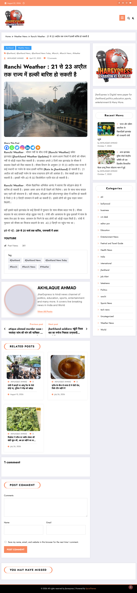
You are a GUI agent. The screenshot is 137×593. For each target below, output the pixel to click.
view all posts (44, 311)
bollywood (105, 203)
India (103, 256)
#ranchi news (65, 53)
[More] (38, 147)
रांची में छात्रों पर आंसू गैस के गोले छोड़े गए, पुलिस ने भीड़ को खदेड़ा (21, 387)
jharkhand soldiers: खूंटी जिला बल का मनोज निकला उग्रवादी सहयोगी (65, 331)
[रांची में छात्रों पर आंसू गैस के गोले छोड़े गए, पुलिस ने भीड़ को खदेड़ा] (24, 366)
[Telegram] (32, 147)
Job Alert (105, 276)
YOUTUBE (10, 238)
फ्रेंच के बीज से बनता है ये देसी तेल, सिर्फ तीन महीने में (66, 387)
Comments (8, 495)
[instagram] (126, 3)
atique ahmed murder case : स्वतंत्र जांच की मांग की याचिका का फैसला (26, 331)
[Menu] (122, 18)
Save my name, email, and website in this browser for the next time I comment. (43, 542)
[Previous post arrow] (5, 329)
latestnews (105, 283)
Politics (104, 289)
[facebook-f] (119, 3)
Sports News (106, 303)
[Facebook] (6, 147)
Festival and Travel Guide (112, 243)
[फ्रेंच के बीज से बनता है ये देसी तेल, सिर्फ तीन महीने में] (68, 366)
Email (48, 522)
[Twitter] (17, 147)
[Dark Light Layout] (133, 18)
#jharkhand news (23, 53)
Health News (106, 250)
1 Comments (52, 58)
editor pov (105, 223)
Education (105, 230)
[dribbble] (123, 3)
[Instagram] (22, 147)
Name (6, 522)
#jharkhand (11, 53)
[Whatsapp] (11, 147)
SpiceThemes (91, 588)
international (106, 263)
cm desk (104, 216)
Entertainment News (109, 236)
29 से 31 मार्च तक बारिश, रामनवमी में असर (37, 231)
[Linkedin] (27, 147)
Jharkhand (10, 47)
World (103, 329)
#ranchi (55, 53)
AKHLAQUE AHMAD (15, 58)
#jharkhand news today (41, 53)
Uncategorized (107, 316)
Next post (53, 324)
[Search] (128, 18)
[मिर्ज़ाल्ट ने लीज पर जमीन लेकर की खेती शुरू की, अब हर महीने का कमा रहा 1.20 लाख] (24, 418)
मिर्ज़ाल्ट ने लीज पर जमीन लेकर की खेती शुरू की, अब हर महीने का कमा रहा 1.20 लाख (21, 439)
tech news (105, 309)
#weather (76, 53)
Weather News (24, 47)
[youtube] (130, 3)
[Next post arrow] (86, 329)
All (102, 197)
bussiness (105, 210)
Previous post (36, 324)
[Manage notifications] (131, 587)
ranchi (103, 296)
